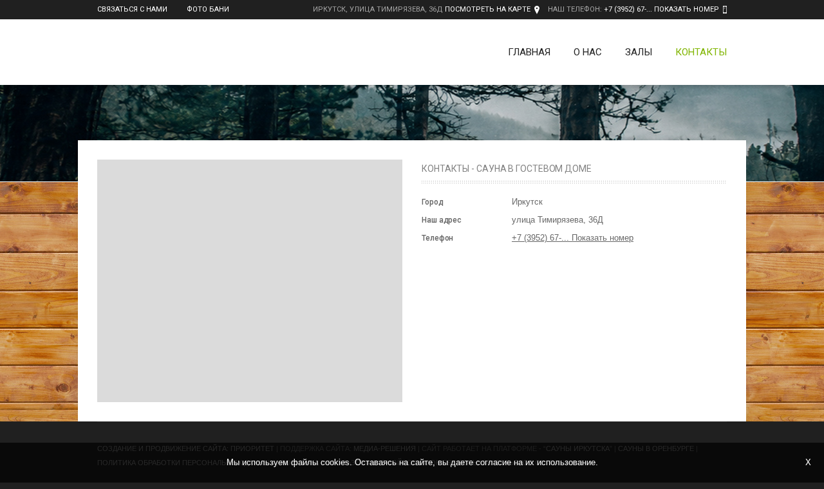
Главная (529, 52)
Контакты (701, 52)
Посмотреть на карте (487, 9)
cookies (335, 462)
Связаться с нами (132, 9)
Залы (638, 52)
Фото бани (208, 9)
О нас (588, 52)
